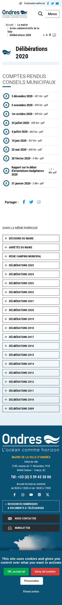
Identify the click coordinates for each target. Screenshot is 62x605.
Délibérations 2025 (21, 265)
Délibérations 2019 (21, 319)
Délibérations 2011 (21, 390)
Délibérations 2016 (21, 346)
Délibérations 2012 (21, 381)
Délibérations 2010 (21, 399)
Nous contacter (25, 518)
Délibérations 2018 (21, 328)
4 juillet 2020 (27, 131)
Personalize (31, 580)
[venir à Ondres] (31, 550)
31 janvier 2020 (27, 183)
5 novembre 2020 (30, 105)
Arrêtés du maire (20, 247)
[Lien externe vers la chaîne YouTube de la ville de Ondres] (31, 494)
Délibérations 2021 (21, 301)
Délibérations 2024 (21, 274)
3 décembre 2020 (30, 96)
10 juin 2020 (26, 140)
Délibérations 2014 (21, 363)
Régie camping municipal (25, 256)
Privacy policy (31, 591)
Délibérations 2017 (21, 337)
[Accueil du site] (31, 442)
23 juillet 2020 (28, 123)
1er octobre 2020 (29, 114)
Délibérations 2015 (21, 354)
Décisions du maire (21, 238)
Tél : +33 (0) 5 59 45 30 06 (31, 477)
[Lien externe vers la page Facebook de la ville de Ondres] (14, 494)
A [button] (43, 35)
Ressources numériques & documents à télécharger (26, 506)
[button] (54, 35)
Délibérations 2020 (21, 310)
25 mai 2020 (26, 149)
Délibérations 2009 (21, 408)
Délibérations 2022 (21, 292)
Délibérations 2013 (21, 372)
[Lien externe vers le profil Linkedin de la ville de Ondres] (39, 494)
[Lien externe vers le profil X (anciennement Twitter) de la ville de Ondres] (47, 494)
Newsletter (22, 528)
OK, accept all (16, 571)
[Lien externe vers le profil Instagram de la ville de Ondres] (22, 494)
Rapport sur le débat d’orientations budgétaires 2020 (34, 171)
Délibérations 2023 (21, 283)
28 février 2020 (27, 158)
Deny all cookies (45, 571)
